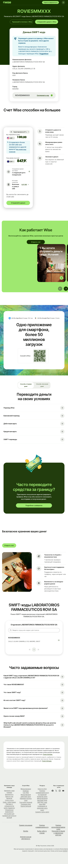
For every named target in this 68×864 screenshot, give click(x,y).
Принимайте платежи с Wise (22, 22)
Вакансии (9, 798)
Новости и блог (42, 789)
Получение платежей (25, 802)
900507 (65, 851)
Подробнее (43, 54)
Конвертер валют (42, 796)
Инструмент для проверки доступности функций (9, 815)
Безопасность (9, 794)
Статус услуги (9, 800)
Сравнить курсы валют (42, 812)
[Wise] (7, 2)
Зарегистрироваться (50, 2)
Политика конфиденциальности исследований (42, 792)
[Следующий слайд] (66, 289)
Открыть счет (36, 242)
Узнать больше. (48, 754)
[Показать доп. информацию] (61, 278)
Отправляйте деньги (18, 203)
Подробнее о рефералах (34, 505)
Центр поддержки (9, 808)
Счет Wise (26, 792)
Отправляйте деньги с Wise (46, 22)
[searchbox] (34, 630)
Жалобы (25, 831)
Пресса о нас (9, 796)
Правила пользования (25, 825)
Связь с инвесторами (9, 802)
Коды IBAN (42, 804)
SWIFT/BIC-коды (42, 802)
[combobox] (10, 138)
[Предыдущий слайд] (60, 289)
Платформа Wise (26, 804)
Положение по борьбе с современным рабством (58, 833)
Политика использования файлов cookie (58, 827)
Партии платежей (26, 806)
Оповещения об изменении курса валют (42, 808)
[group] (51, 263)
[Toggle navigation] (63, 2)
